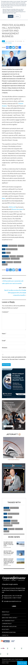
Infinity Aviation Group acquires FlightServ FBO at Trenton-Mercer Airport (9, 561)
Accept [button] (10, 16)
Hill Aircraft (12, 207)
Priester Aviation (6, 258)
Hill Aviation (12, 256)
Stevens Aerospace (17, 209)
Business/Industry (13, 245)
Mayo (3, 198)
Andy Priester (10, 262)
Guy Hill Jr (4, 264)
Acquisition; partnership (11, 249)
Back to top (22, 663)
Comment (5, 312)
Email (4, 340)
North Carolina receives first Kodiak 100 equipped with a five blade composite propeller (15, 292)
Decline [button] (17, 16)
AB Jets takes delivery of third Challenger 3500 (9, 552)
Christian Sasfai (17, 262)
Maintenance (21, 245)
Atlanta (8, 252)
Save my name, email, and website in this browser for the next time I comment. (14, 358)
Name (4, 333)
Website (4, 347)
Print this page (8, 42)
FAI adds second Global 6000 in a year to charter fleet (8, 544)
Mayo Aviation (20, 256)
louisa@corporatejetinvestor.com (12, 601)
